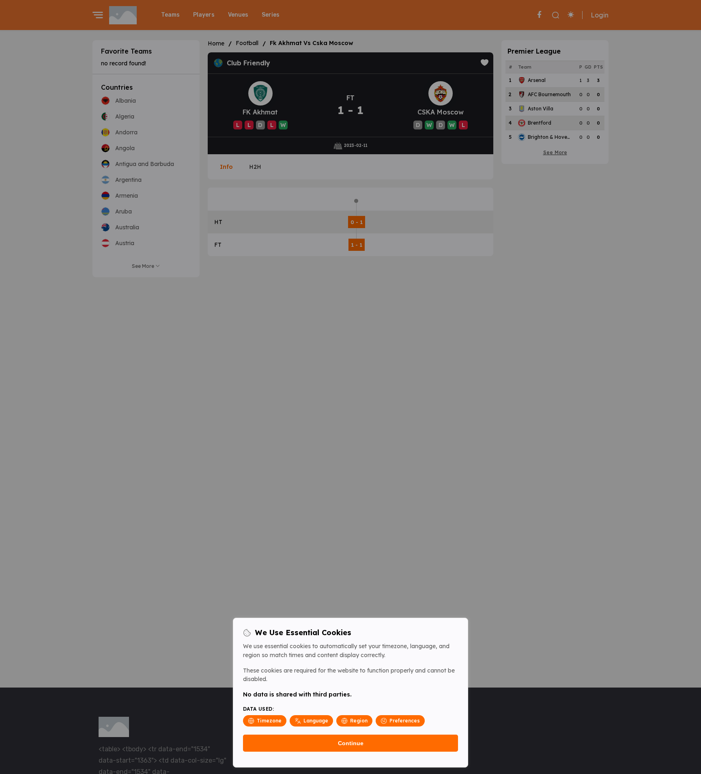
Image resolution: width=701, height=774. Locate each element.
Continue (350, 743)
